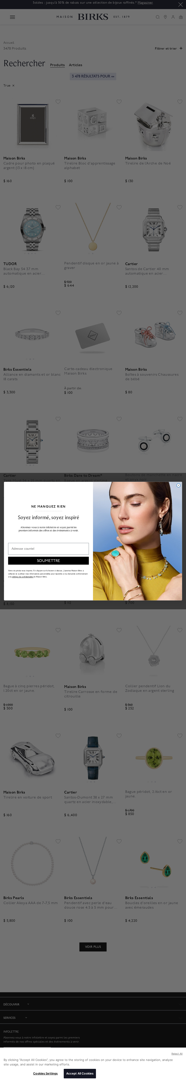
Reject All (177, 1053)
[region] (93, 1065)
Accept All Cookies (79, 1073)
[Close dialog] (178, 485)
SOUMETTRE (48, 560)
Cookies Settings (45, 1073)
